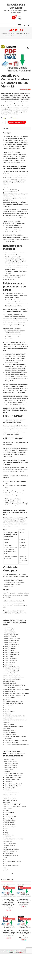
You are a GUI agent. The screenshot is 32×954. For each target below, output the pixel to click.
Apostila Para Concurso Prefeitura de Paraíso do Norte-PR (24, 932)
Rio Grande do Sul (11, 33)
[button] (28, 48)
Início (3, 33)
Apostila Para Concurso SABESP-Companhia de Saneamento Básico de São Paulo (8, 902)
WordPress (21, 952)
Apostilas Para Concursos (16, 6)
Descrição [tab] (6, 128)
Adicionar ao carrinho (15, 122)
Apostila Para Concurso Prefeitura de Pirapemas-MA (23, 900)
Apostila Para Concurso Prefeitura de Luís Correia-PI (8, 932)
